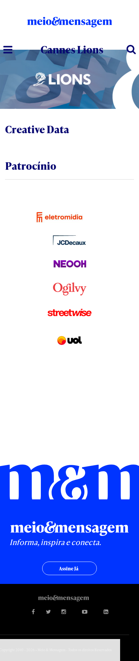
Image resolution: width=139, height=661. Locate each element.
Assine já (68, 568)
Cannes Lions (71, 49)
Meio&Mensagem (70, 24)
